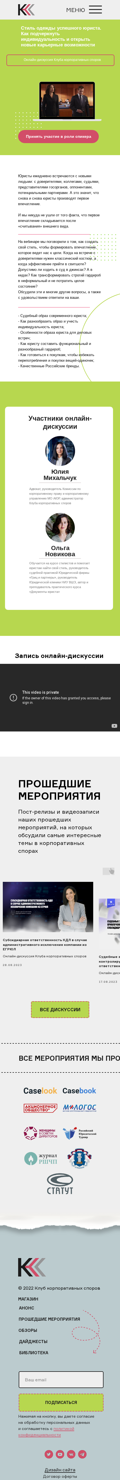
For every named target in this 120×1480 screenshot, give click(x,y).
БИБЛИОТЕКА (33, 1352)
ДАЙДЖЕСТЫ (33, 1341)
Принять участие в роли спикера (58, 136)
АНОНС (26, 1308)
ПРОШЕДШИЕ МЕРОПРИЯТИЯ (49, 1319)
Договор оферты (60, 1476)
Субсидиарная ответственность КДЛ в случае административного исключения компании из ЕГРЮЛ (45, 944)
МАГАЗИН (28, 1299)
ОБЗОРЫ (27, 1330)
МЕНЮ (75, 9)
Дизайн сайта (60, 1469)
